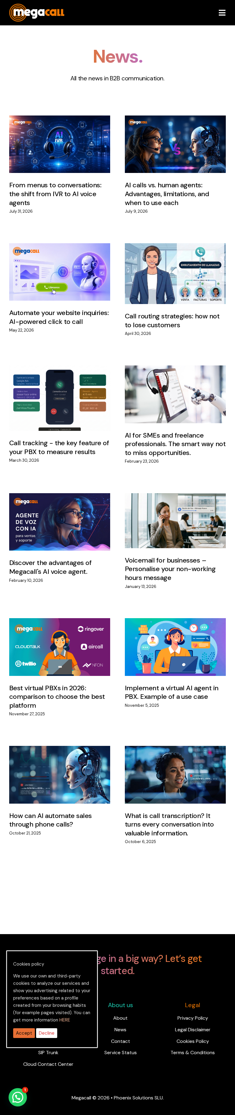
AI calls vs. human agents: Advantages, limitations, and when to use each (167, 194)
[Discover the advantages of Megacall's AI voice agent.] (59, 522)
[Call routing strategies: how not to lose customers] (175, 273)
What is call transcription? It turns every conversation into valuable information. (169, 824)
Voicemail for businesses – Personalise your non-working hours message (170, 569)
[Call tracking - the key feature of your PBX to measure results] (59, 398)
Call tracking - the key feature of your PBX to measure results (59, 447)
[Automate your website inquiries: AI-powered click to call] (59, 272)
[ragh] (36, 7)
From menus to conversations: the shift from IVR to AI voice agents (55, 194)
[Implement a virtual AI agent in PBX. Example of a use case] (175, 647)
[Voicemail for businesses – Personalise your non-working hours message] (175, 520)
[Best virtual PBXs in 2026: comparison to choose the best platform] (59, 647)
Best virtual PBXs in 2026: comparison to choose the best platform (57, 697)
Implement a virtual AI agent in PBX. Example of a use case (171, 692)
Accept (24, 1033)
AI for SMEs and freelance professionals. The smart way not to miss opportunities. (175, 444)
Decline (46, 1033)
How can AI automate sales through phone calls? (50, 820)
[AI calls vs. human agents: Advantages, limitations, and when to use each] (175, 144)
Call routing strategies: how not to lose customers (172, 320)
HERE (64, 1020)
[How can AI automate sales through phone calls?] (59, 775)
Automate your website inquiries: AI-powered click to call (59, 317)
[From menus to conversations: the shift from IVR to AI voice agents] (59, 144)
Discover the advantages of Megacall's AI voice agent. (50, 567)
